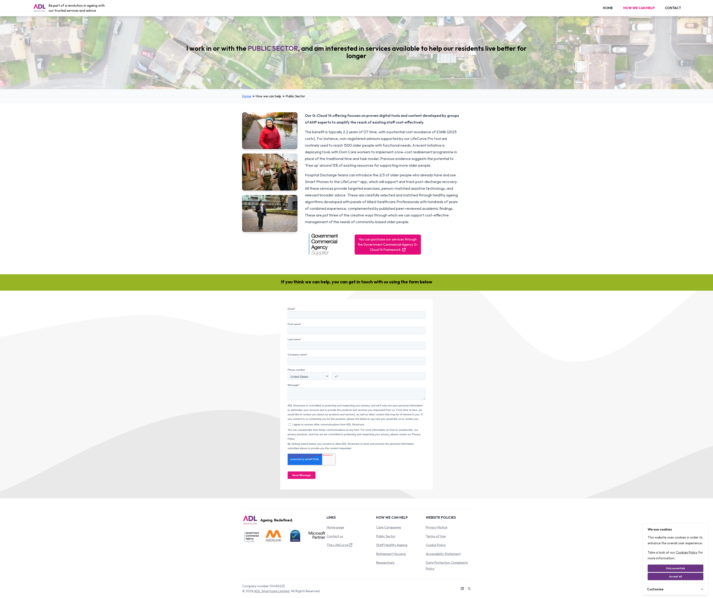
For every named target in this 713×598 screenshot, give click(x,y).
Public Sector (385, 536)
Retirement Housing (391, 554)
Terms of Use (436, 536)
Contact (673, 8)
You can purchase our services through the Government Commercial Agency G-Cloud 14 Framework (388, 244)
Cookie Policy (436, 545)
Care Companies (388, 527)
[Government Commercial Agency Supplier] (251, 537)
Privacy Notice (436, 527)
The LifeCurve (337, 545)
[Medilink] (273, 537)
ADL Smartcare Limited (271, 591)
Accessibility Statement (443, 554)
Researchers (385, 562)
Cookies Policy (686, 552)
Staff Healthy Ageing (391, 545)
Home (608, 8)
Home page (335, 527)
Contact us (335, 536)
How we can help (639, 8)
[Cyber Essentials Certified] (295, 537)
